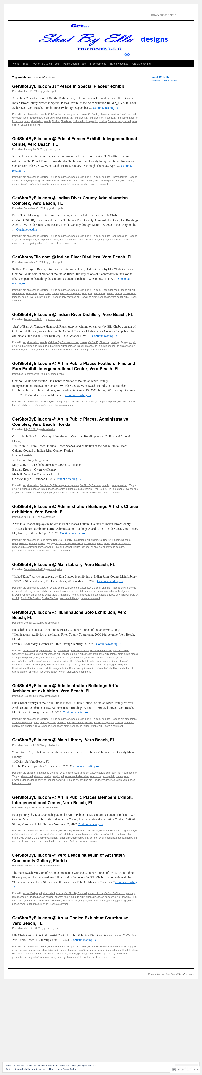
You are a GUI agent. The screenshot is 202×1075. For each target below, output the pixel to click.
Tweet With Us (159, 77)
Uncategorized (20, 117)
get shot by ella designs (111, 546)
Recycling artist (34, 243)
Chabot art (28, 594)
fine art (115, 661)
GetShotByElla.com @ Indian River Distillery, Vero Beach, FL (72, 314)
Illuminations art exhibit (39, 668)
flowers (72, 953)
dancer (51, 779)
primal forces (67, 183)
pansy (53, 957)
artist (84, 293)
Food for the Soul (49, 539)
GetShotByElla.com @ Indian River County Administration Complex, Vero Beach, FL (70, 200)
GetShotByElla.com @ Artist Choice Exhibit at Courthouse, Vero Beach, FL (70, 920)
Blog (25, 63)
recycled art (124, 121)
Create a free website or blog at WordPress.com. (171, 973)
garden (81, 953)
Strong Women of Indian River (28, 671)
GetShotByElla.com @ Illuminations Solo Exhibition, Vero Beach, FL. (69, 614)
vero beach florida (80, 725)
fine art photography (34, 664)
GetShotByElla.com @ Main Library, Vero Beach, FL (63, 564)
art (24, 114)
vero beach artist (120, 296)
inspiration (101, 121)
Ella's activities (41, 837)
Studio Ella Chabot (31, 598)
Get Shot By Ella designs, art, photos (67, 114)
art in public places (124, 117)
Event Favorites (119, 63)
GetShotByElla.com (98, 114)
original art (102, 668)
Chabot (100, 657)
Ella (118, 180)
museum (93, 900)
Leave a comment (30, 124)
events (43, 114)
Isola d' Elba (107, 594)
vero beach (81, 183)
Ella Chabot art (61, 594)
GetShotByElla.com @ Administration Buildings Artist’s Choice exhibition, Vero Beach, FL (75, 508)
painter (102, 900)
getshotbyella (50, 91)
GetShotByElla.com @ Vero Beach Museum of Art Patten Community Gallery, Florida (68, 857)
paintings (129, 722)
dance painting (38, 779)
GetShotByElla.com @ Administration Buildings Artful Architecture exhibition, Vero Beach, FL (66, 688)
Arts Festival (77, 657)
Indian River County (118, 239)
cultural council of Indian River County (86, 488)
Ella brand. (18, 953)
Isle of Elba (94, 594)
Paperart (112, 121)
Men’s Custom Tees (74, 63)
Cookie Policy (69, 1068)
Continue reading (105, 107)
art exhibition (78, 117)
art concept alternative (71, 543)
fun (96, 239)
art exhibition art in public (99, 117)
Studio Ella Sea (50, 598)
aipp (72, 653)
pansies (44, 957)
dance (25, 779)
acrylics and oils (20, 834)
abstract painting (43, 776)
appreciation (45, 650)
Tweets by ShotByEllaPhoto (163, 80)
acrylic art (43, 117)
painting (114, 114)
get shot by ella (90, 546)
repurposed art (128, 114)
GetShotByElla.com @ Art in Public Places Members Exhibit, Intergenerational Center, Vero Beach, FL (72, 799)
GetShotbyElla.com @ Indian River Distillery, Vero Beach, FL (72, 257)
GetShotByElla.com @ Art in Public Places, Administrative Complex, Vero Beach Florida (70, 421)
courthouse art (34, 661)
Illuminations (19, 668)
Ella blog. (120, 834)
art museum (107, 896)
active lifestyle (30, 650)
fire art (24, 183)
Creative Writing (141, 63)
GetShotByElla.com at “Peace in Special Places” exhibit (68, 86)
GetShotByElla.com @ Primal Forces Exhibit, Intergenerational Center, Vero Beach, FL (74, 141)
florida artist (79, 121)
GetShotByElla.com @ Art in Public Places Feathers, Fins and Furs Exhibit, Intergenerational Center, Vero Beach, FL (73, 365)
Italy (117, 594)
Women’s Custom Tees (45, 63)
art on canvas (124, 345)
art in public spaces (104, 180)
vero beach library (69, 598)
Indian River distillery (55, 296)
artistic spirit (63, 657)
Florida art (66, 121)
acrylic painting (58, 117)
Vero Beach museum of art (34, 903)
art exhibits (66, 180)
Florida (56, 121)
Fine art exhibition (55, 349)
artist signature (35, 546)
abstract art (27, 776)
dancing (31, 772)
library (124, 594)
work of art (64, 671)
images (90, 121)
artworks (48, 546)
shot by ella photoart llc (121, 668)
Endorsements (98, 63)
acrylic (124, 587)
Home (16, 63)
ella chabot (33, 114)
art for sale (66, 345)
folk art (74, 900)
